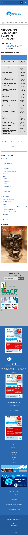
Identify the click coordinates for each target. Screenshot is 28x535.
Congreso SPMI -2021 (9, 209)
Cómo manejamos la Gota (9, 67)
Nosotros (5, 158)
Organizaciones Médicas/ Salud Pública (14, 504)
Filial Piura (6, 194)
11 (21, 141)
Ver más (3, 150)
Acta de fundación (14, 412)
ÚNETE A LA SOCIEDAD (8, 199)
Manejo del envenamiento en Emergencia (9, 84)
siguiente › (21, 144)
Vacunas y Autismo (7, 105)
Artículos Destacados (14, 494)
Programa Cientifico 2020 (10, 211)
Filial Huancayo (7, 186)
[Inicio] (14, 13)
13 (5, 144)
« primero (5, 138)
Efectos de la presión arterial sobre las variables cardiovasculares (9, 124)
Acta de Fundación (8, 166)
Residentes (5, 214)
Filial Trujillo (7, 181)
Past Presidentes (8, 163)
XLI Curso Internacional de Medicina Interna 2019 (15, 206)
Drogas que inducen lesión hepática (9, 117)
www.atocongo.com (17, 519)
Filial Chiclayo (7, 191)
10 (18, 141)
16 (15, 144)
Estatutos (6, 168)
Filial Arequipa (7, 178)
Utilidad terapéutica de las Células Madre (9, 101)
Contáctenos (6, 216)
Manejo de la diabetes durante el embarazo (8, 78)
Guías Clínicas (14, 499)
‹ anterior (11, 138)
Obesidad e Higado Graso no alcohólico (9, 90)
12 (25, 141)
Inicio (3, 22)
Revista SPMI (6, 196)
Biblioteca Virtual (7, 201)
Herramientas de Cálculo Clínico (14, 497)
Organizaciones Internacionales (14, 506)
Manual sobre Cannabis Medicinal (8, 62)
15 (12, 144)
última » (14, 146)
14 (8, 144)
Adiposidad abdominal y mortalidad (8, 112)
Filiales (4, 176)
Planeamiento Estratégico (10, 171)
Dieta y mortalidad (7, 72)
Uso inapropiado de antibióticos (7, 95)
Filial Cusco (7, 189)
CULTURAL (5, 219)
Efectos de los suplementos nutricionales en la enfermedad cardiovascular (9, 131)
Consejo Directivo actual (10, 161)
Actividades (14, 525)
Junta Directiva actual (14, 405)
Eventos (4, 204)
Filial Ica (6, 183)
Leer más (14, 372)
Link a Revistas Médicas (14, 502)
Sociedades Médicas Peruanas (14, 509)
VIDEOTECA (6, 173)
